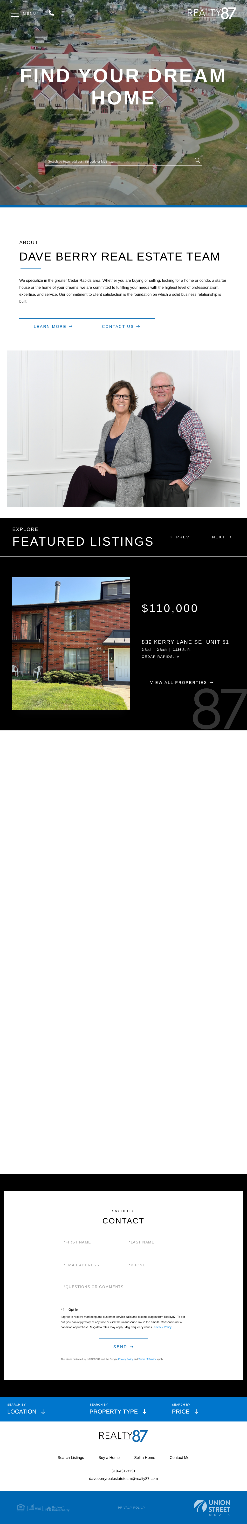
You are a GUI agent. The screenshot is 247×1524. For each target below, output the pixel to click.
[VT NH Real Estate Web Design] (212, 1507)
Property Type (113, 1411)
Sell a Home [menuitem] (144, 1458)
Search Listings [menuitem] (71, 1458)
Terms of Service (147, 1359)
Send (120, 1347)
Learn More (50, 327)
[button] (197, 161)
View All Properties (178, 683)
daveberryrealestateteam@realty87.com (123, 1479)
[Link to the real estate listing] (71, 643)
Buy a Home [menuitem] (109, 1458)
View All (120, 1135)
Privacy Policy (163, 1327)
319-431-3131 (52, 13)
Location (21, 1411)
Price (181, 1411)
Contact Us (118, 327)
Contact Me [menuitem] (179, 1458)
